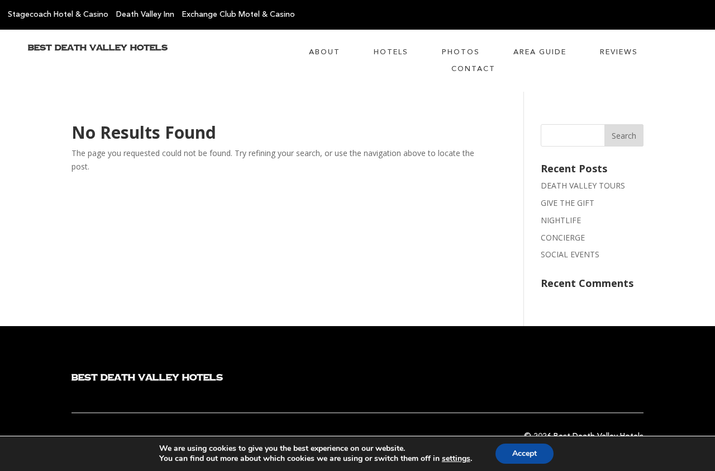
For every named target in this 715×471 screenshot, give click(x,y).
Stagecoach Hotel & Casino (58, 14)
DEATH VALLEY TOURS (583, 185)
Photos (461, 52)
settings (456, 459)
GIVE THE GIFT (567, 202)
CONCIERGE (563, 237)
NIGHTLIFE (561, 220)
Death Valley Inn (145, 14)
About (324, 52)
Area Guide (539, 52)
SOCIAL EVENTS (570, 254)
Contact (473, 69)
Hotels (391, 52)
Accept (524, 453)
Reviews (619, 52)
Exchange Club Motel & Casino (238, 14)
